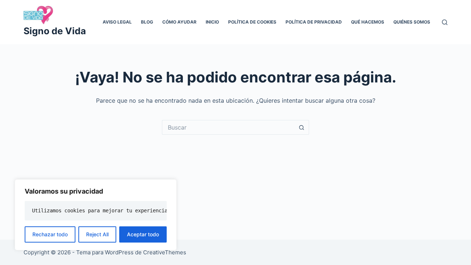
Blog (147, 22)
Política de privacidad (314, 22)
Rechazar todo (50, 234)
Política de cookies (252, 22)
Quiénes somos (411, 22)
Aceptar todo (143, 234)
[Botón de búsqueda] (301, 127)
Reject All (97, 234)
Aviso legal (117, 22)
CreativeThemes (164, 252)
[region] (96, 214)
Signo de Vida (55, 30)
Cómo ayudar (179, 22)
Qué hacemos (367, 22)
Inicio (212, 22)
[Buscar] (444, 22)
